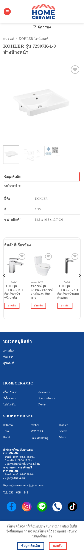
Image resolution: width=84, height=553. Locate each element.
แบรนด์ (8, 38)
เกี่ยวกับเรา (10, 392)
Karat (6, 437)
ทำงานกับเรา (46, 398)
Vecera (63, 431)
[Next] (74, 103)
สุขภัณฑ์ (8, 363)
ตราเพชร (37, 431)
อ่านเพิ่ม (12, 305)
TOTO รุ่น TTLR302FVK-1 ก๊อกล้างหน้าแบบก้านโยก (68, 292)
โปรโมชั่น (9, 404)
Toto (6, 431)
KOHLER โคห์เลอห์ (33, 38)
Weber (35, 425)
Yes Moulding (39, 438)
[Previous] (10, 103)
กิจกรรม (43, 404)
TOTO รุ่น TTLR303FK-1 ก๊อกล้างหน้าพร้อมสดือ (13, 292)
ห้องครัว (8, 357)
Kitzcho (8, 425)
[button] (7, 11)
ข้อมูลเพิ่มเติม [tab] (12, 176)
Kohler (63, 425)
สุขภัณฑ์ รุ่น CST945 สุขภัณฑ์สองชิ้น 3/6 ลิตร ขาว (42, 292)
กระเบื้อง (8, 351)
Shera (62, 437)
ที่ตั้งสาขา (9, 398)
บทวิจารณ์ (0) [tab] (12, 185)
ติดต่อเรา (44, 392)
